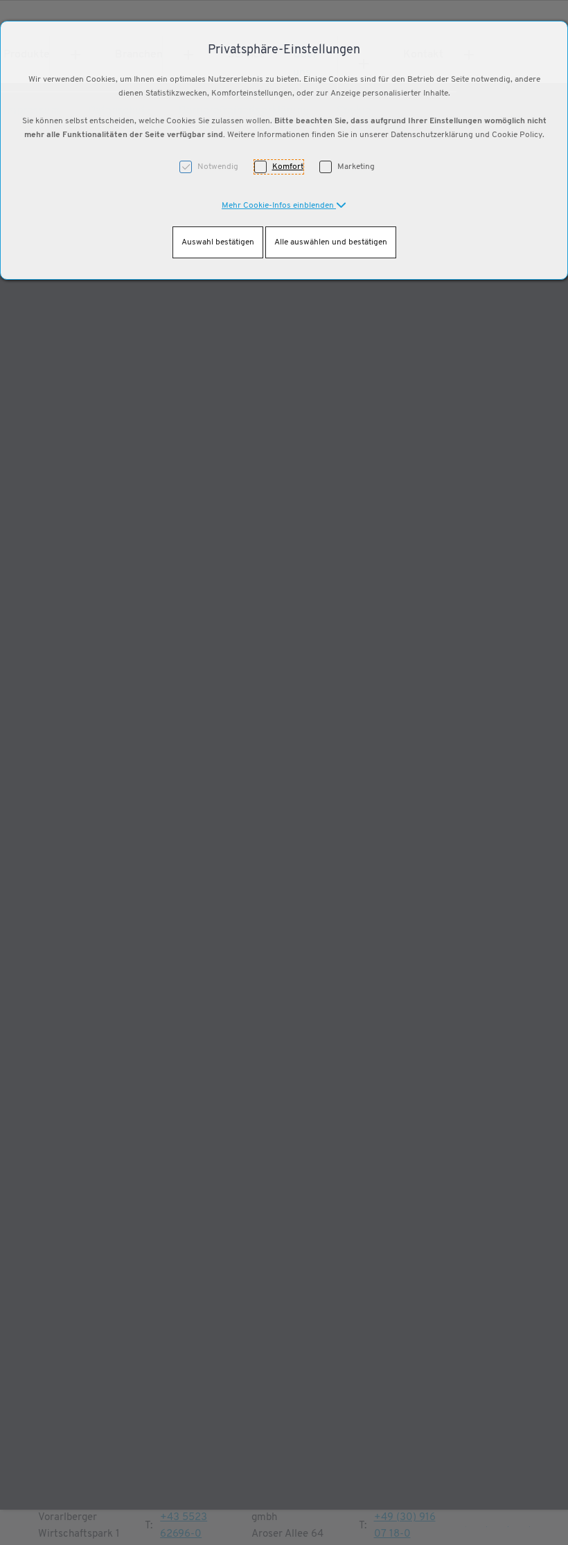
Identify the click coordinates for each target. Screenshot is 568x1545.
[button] (284, 206)
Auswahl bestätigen (217, 242)
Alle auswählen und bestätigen (330, 242)
